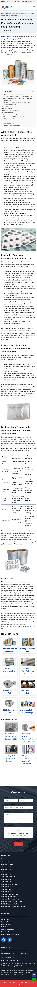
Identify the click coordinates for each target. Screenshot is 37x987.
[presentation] (9, 642)
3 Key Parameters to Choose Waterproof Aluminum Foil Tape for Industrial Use (28, 762)
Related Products (7, 108)
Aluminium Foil (5, 872)
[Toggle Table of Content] (32, 91)
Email (21, 797)
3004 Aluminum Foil (8, 123)
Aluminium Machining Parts (9, 894)
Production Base (6, 924)
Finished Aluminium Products (10, 904)
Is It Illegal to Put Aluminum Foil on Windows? (11, 758)
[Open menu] (34, 7)
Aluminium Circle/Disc (8, 876)
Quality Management (7, 929)
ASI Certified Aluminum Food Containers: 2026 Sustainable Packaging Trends (11, 739)
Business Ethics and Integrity (10, 934)
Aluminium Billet (6, 886)
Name (6, 797)
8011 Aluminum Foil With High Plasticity (13, 117)
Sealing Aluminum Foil (9, 112)
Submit (18, 844)
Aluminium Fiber (6, 889)
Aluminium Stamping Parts (9, 896)
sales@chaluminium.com (11, 960)
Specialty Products (7, 922)
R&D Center (5, 927)
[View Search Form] (34, 1)
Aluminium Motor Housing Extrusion (12, 901)
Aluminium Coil (6, 879)
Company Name (9, 804)
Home (3, 13)
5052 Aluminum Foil (8, 121)
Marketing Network (7, 932)
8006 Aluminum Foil (8, 119)
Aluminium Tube (6, 862)
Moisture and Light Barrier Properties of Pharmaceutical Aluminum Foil (18, 99)
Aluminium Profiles (7, 864)
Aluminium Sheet (6, 869)
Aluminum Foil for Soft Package (11, 125)
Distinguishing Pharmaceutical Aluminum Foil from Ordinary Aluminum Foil (16, 103)
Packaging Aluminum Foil (10, 114)
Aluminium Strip (6, 874)
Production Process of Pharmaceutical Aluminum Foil (17, 96)
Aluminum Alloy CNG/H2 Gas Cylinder (13, 906)
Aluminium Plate (6, 867)
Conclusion (6, 106)
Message (7, 811)
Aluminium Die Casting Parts (10, 899)
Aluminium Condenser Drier (9, 884)
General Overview (6, 919)
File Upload (8, 826)
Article (8, 13)
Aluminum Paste (6, 891)
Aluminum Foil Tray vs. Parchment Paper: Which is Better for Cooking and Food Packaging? (28, 740)
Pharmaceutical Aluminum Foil (11, 110)
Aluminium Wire (6, 881)
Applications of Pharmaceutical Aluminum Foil (15, 94)
